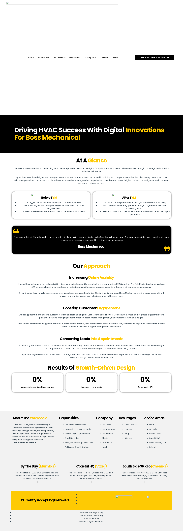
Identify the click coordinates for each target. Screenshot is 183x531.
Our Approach (59, 57)
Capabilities (74, 57)
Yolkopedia (90, 57)
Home (31, 57)
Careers (104, 57)
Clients (115, 57)
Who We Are (43, 57)
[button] (75, 58)
